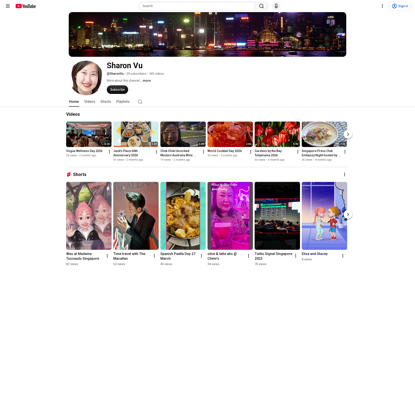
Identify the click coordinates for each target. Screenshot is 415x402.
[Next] (348, 134)
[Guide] (7, 6)
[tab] (74, 102)
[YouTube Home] (25, 6)
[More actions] (109, 151)
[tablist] (207, 102)
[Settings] (382, 6)
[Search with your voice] (276, 6)
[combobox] (198, 6)
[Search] (261, 6)
